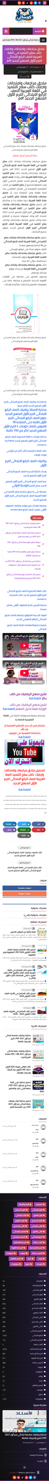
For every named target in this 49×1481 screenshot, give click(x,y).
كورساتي (12, 1472)
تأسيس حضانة (37, 1253)
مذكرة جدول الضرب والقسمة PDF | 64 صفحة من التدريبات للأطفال (24, 553)
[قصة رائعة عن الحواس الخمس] (41, 931)
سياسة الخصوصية (36, 1455)
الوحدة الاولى (20, 485)
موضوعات (15, 1264)
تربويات (22, 1253)
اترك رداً (34, 1132)
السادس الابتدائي (19, 1237)
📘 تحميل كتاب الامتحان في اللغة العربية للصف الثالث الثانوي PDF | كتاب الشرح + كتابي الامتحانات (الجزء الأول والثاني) (20, 974)
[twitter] (35, 3)
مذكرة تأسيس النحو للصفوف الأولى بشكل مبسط (26, 607)
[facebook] (39, 3)
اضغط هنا (35, 698)
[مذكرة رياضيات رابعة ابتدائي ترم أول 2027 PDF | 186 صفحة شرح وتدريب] (38, 1054)
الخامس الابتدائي (19, 1231)
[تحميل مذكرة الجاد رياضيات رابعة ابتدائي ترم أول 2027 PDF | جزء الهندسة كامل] (38, 1103)
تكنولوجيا (10, 1253)
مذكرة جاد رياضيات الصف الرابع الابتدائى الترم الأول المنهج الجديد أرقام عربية (25, 404)
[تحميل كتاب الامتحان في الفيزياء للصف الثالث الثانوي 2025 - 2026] (41, 1011)
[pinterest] (23, 3)
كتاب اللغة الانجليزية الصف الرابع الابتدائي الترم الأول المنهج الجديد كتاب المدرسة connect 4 (26, 595)
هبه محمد (35, 1125)
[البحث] (4, 3)
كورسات (39, 1264)
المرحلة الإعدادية (36, 1247)
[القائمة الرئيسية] (6, 31)
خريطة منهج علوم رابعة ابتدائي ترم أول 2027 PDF (23, 544)
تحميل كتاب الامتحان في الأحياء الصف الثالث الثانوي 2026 (20, 994)
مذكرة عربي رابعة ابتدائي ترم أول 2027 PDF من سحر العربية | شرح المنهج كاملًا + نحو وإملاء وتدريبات (22, 565)
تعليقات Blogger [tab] (24, 893)
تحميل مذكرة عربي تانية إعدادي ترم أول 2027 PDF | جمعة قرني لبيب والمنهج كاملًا (26, 1086)
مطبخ (28, 1264)
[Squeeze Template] (38, 1472)
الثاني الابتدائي (37, 1226)
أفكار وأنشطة (24, 1204)
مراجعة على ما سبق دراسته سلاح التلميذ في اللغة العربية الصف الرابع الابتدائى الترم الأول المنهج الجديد (25, 496)
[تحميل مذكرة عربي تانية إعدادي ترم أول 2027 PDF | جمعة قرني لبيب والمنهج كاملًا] (38, 1085)
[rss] (19, 3)
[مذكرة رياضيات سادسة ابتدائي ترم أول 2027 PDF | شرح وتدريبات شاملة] (38, 1038)
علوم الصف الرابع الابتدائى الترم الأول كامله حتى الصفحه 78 (27, 420)
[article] (24, 851)
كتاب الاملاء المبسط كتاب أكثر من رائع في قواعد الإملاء (26, 453)
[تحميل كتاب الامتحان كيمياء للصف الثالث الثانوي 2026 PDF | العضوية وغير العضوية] (41, 949)
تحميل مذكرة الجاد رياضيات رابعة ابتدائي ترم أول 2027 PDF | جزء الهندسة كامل (23, 534)
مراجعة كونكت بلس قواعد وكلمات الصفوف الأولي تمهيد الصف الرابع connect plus (25, 508)
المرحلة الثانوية (17, 1247)
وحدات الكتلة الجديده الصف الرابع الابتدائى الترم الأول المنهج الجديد (26, 473)
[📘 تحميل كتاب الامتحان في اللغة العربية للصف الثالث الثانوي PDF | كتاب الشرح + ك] (41, 969)
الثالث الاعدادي (37, 1220)
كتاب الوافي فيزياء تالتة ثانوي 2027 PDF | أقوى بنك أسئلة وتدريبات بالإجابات (18, 1070)
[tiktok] (27, 3)
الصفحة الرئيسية (36, 71)
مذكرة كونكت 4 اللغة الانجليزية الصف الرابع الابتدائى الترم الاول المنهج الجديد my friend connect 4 (25, 441)
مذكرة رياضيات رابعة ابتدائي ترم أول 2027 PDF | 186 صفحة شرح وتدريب (23, 525)
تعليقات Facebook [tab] (24, 888)
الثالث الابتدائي (21, 1215)
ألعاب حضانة (37, 1242)
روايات (40, 1258)
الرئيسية (38, 31)
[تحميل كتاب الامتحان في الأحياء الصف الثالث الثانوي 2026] (41, 993)
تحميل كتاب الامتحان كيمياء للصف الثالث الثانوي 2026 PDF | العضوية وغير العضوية (19, 952)
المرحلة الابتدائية (20, 1242)
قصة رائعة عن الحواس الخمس (23, 932)
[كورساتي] (24, 15)
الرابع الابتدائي (21, 71)
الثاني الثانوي (37, 1231)
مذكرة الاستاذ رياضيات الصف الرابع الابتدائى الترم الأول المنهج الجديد (25, 412)
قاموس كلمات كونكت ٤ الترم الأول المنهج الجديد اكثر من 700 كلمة (25, 428)
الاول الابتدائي (37, 1209)
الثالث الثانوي (20, 1220)
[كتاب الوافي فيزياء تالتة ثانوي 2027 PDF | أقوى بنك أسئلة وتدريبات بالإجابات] (38, 1069)
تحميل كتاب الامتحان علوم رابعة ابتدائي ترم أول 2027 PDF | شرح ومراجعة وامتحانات (23, 576)
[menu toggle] (44, 3)
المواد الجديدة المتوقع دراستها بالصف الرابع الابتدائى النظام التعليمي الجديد (25, 617)
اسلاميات (39, 1204)
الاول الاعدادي (20, 1209)
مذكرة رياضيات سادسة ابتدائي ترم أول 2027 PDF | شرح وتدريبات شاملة (18, 1038)
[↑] (24, 1467)
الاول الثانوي (37, 1215)
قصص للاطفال (16, 1258)
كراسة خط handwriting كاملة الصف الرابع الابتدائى (26, 627)
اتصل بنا (40, 1461)
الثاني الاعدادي (19, 1226)
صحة (29, 1258)
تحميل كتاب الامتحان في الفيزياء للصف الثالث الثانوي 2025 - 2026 (19, 1012)
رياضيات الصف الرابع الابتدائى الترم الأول (25, 463)
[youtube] (31, 3)
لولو (37, 1139)
